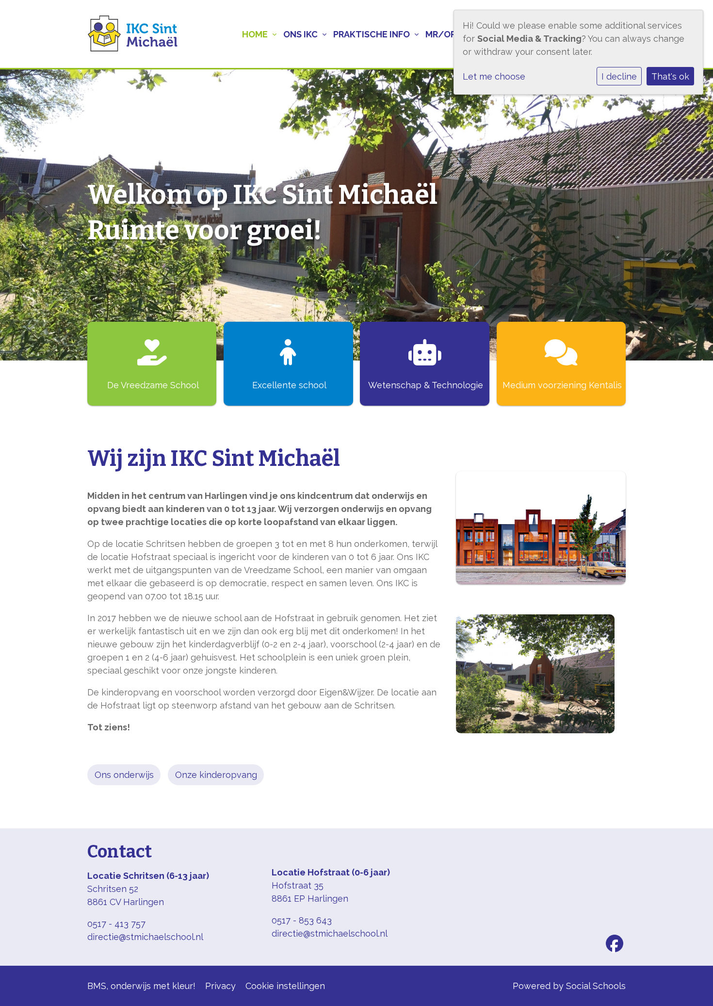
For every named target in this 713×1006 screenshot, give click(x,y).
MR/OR (440, 34)
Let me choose (494, 76)
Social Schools (596, 986)
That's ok (670, 76)
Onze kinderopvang (216, 775)
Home (255, 34)
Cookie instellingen (285, 986)
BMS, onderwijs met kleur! (141, 986)
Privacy (220, 986)
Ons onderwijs (124, 775)
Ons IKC (300, 34)
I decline (619, 76)
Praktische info (371, 34)
